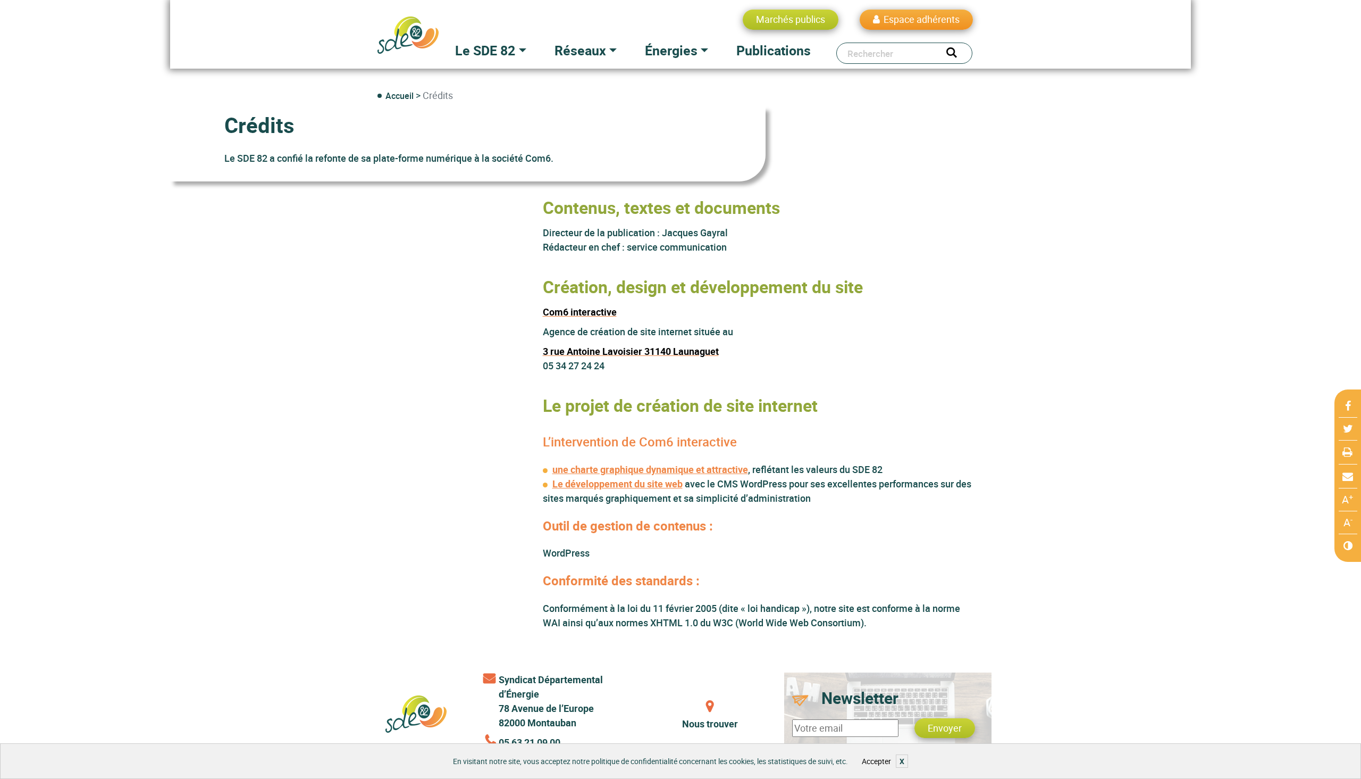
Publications (773, 50)
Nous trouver (710, 723)
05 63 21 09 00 (529, 742)
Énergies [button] (671, 50)
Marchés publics (790, 19)
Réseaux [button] (580, 50)
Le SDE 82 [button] (485, 50)
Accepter (876, 761)
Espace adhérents (922, 19)
